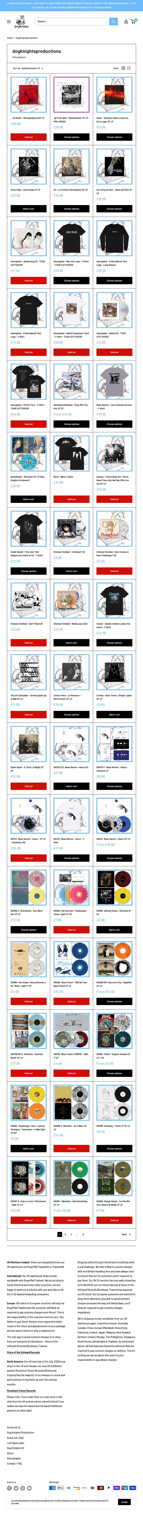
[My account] (126, 21)
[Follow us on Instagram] (22, 1488)
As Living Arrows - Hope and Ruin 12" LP (114, 191)
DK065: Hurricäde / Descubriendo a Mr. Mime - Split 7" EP (28, 984)
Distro (10, 1453)
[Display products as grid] (123, 68)
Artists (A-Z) (13, 1427)
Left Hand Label (15, 1443)
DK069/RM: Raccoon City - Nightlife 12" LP (114, 984)
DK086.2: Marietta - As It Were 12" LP (70, 1128)
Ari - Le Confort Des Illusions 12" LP (71, 189)
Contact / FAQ (14, 1463)
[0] (133, 21)
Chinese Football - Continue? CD (69, 551)
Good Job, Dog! (15, 1437)
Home (9, 38)
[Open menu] (8, 21)
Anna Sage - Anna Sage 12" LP (25, 189)
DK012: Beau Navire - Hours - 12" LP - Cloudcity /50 (28, 840)
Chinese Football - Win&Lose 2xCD (70, 623)
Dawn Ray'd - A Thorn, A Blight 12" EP (27, 769)
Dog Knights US (15, 1448)
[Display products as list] (129, 68)
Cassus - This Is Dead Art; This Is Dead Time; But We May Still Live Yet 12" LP (112, 480)
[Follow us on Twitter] (16, 1488)
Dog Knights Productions (20, 1432)
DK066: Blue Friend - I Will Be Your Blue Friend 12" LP (70, 984)
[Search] (113, 21)
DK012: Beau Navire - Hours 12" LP (113, 838)
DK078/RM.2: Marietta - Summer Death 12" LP (27, 1056)
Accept (124, 1502)
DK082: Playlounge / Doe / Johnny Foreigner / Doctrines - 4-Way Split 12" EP (28, 1129)
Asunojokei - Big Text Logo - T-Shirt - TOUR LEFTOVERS (71, 263)
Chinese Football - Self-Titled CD (27, 623)
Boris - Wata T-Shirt (63, 476)
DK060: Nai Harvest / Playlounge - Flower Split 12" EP (70, 912)
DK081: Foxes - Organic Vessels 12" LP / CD (113, 1056)
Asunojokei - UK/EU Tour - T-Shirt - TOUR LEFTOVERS (28, 406)
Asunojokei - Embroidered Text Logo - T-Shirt (26, 335)
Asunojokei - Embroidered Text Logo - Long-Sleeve (111, 263)
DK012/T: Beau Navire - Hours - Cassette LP (112, 769)
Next (124, 1234)
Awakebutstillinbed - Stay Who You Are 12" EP (71, 406)
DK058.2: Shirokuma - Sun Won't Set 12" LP (27, 912)
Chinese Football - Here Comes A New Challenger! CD (112, 553)
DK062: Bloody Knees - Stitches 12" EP (113, 912)
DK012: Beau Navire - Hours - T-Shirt (69, 840)
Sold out (29, 137)
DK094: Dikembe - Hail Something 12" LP (70, 1203)
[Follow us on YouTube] (29, 1488)
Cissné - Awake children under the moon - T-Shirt (113, 625)
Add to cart (28, 208)
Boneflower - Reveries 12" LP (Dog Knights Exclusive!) (27, 478)
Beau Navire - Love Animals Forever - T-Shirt (114, 406)
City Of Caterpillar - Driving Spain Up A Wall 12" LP (28, 697)
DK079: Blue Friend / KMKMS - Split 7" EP (71, 1056)
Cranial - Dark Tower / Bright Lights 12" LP (114, 697)
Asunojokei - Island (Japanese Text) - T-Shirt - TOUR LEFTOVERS (71, 335)
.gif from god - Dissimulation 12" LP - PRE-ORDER (71, 119)
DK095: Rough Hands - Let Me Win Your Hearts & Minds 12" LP (113, 1203)
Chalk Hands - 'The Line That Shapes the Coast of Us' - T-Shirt (27, 553)
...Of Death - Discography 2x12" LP (27, 117)
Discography (14, 1458)
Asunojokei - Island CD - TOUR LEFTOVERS (111, 335)
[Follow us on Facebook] (9, 1488)
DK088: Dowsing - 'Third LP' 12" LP (113, 1126)
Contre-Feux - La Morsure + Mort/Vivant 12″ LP (67, 697)
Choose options (71, 137)
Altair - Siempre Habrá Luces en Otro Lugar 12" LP (112, 119)
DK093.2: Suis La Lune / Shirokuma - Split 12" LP (28, 1203)
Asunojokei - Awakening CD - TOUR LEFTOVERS (28, 263)
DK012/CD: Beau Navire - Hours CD (71, 767)
